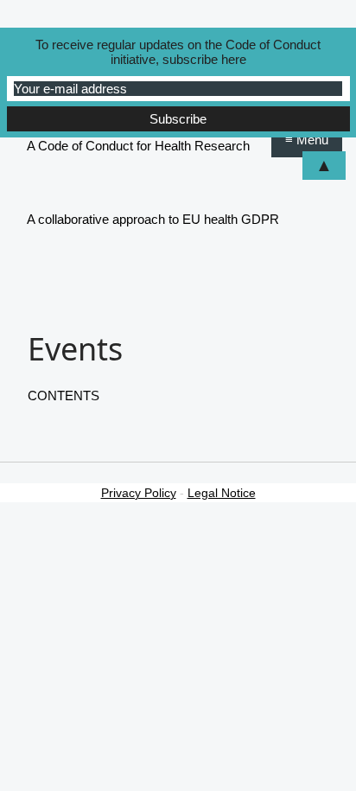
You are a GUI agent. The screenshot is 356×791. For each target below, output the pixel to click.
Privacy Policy (138, 493)
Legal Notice (222, 493)
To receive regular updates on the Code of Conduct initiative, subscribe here (178, 52)
